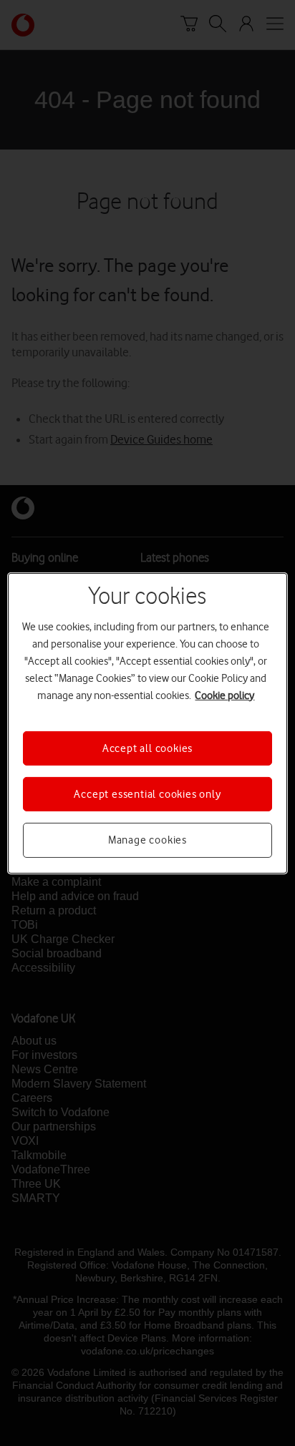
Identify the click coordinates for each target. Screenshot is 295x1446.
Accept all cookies (147, 747)
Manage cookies (147, 840)
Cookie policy (224, 694)
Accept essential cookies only (147, 794)
